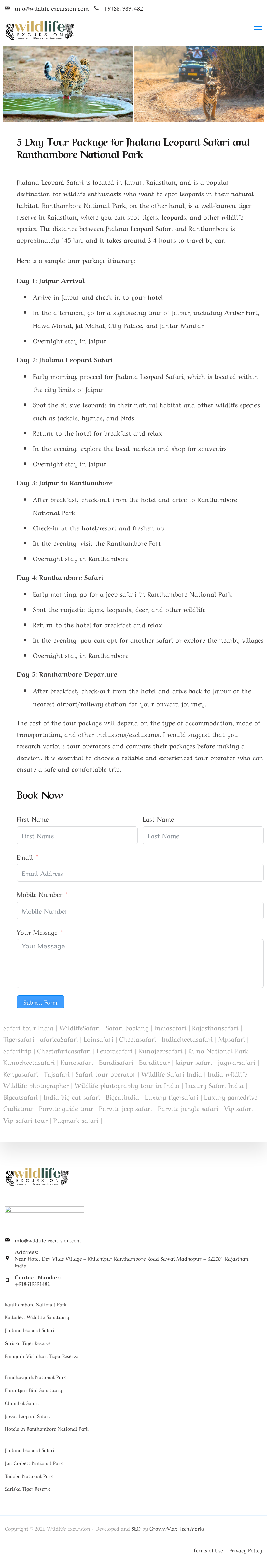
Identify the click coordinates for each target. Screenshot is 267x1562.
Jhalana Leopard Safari (29, 1329)
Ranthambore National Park (36, 1304)
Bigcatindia (122, 1096)
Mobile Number (39, 894)
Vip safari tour (25, 1119)
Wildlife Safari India (171, 1073)
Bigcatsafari (20, 1096)
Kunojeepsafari (160, 1050)
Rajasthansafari (215, 1027)
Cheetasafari (137, 1038)
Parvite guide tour (66, 1108)
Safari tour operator (105, 1073)
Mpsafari (231, 1038)
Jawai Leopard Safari (27, 1415)
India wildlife (227, 1073)
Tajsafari (57, 1073)
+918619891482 (123, 8)
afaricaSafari (59, 1038)
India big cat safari (72, 1096)
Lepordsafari (115, 1050)
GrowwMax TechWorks (176, 1528)
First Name (33, 818)
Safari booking (127, 1027)
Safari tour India (28, 1027)
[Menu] (258, 29)
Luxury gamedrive (230, 1096)
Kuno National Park (218, 1050)
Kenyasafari (20, 1073)
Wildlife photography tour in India (127, 1085)
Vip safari (238, 1108)
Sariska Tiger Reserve (27, 1342)
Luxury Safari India (214, 1085)
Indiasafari (170, 1027)
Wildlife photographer (36, 1085)
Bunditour (154, 1061)
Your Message (37, 931)
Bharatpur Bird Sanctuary (33, 1389)
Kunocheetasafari (29, 1061)
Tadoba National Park (29, 1475)
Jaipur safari (194, 1061)
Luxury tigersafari (171, 1096)
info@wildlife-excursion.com (52, 8)
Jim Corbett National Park (34, 1462)
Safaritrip (17, 1050)
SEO (136, 1528)
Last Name (158, 818)
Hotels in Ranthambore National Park (47, 1428)
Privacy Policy (245, 1550)
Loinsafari (98, 1038)
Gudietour (18, 1108)
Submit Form (40, 1001)
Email (25, 856)
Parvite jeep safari (125, 1108)
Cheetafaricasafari (64, 1050)
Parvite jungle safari (188, 1108)
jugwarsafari (236, 1061)
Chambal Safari (22, 1402)
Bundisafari (116, 1061)
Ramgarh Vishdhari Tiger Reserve (41, 1355)
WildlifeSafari (79, 1027)
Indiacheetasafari (187, 1038)
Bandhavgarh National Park (35, 1376)
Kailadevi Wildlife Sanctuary (37, 1316)
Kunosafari (77, 1061)
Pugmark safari (75, 1119)
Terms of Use (208, 1550)
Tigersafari (18, 1038)
